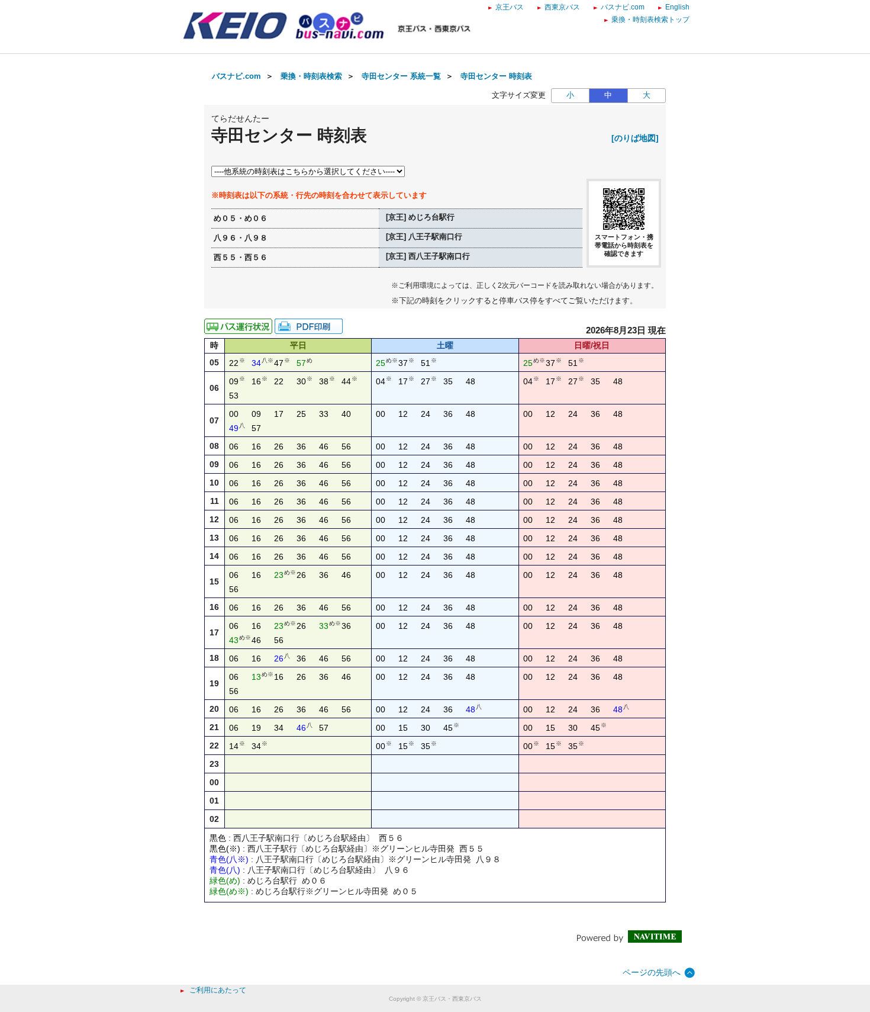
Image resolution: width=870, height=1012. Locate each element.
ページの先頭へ (652, 972)
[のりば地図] (635, 138)
